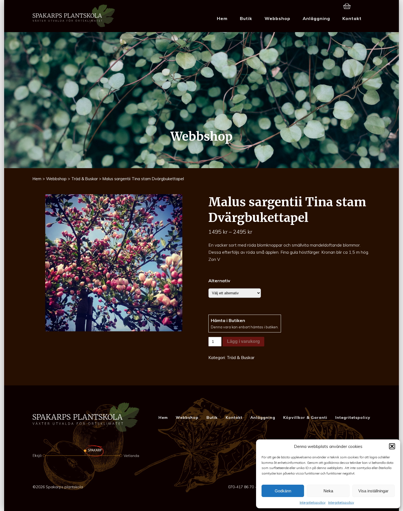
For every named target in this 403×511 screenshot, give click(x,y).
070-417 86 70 (241, 486)
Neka (328, 491)
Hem (222, 18)
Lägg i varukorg (243, 341)
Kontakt (352, 18)
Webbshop (277, 18)
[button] (392, 446)
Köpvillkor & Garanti (305, 417)
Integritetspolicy (312, 502)
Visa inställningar (373, 491)
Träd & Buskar (84, 178)
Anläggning (316, 18)
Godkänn (283, 491)
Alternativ (219, 280)
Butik (246, 18)
